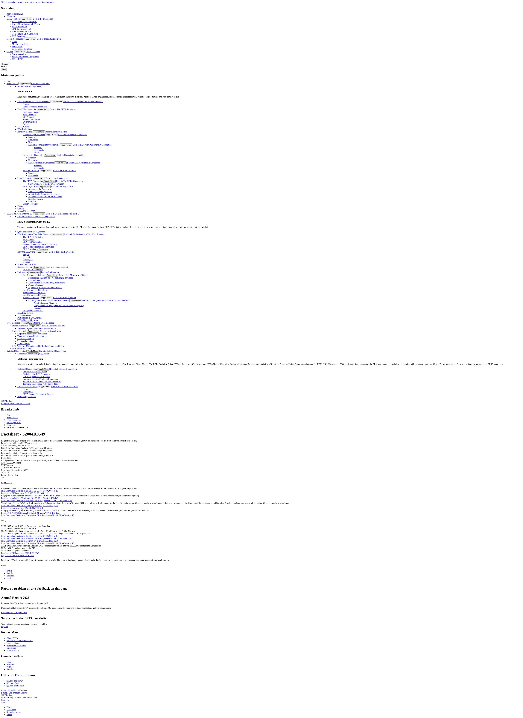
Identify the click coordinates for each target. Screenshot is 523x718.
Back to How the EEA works (61, 252)
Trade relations (13, 643)
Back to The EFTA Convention (69, 181)
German (26, 262)
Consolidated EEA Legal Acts (25, 34)
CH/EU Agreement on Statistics (36, 376)
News (14, 41)
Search (5, 64)
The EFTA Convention (33, 181)
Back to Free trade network (53, 326)
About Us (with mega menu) (29, 86)
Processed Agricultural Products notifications (36, 328)
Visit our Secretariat (31, 119)
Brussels (5, 693)
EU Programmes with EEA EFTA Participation (48, 300)
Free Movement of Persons (34, 295)
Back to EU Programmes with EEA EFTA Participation (106, 300)
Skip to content (48, 2)
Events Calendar (30, 122)
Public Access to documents (35, 107)
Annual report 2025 (15, 14)
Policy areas (22, 272)
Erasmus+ (38, 308)
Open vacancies (19, 54)
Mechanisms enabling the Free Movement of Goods (50, 278)
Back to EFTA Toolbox (43, 19)
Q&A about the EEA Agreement (31, 232)
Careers (10, 51)
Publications (17, 46)
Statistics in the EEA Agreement (36, 374)
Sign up (4, 626)
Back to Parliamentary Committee (72, 134)
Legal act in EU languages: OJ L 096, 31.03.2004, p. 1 (24, 493)
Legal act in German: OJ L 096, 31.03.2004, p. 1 (22, 508)
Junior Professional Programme (25, 56)
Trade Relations (13, 323)
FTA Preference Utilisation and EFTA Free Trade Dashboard (38, 346)
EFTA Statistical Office (27, 386)
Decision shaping (24, 267)
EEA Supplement (35, 199)
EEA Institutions (24, 129)
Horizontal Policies (31, 297)
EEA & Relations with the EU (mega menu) (36, 216)
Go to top (5, 700)
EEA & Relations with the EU (20, 214)
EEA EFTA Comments (33, 269)
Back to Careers (33, 51)
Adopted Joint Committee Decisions (44, 194)
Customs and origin (25, 338)
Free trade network (20, 326)
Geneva (24, 693)
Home (9, 81)
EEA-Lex (11, 16)
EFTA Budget (29, 117)
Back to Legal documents (56, 178)
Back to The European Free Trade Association (83, 101)
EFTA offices (7, 690)
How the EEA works (26, 252)
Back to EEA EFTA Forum (64, 170)
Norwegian (28, 259)
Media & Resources (15, 39)
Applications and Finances (45, 303)
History (26, 104)
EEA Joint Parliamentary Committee (44, 145)
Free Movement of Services (35, 290)
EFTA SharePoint (19, 26)
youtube (10, 667)
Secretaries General (31, 112)
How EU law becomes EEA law (26, 24)
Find (4, 69)
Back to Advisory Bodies (56, 132)
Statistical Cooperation (16, 351)
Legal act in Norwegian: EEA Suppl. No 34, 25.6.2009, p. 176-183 (30, 513)
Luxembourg (15, 693)
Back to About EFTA (40, 83)
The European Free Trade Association (33, 101)
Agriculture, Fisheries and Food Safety (45, 287)
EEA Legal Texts (30, 186)
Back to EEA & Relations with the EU (62, 214)
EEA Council (28, 239)
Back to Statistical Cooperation (52, 351)
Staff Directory (29, 114)
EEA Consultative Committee (41, 163)
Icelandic (27, 257)
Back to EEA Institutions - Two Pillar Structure (84, 234)
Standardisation (35, 280)
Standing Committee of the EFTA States (40, 244)
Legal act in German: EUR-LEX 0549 (17, 555)
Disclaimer (11, 648)
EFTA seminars (24, 315)
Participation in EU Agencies (29, 318)
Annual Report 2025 (26, 211)
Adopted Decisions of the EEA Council (45, 196)
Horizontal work (19, 331)
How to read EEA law (21, 31)
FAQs (20, 206)
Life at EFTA (18, 59)
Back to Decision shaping (57, 267)
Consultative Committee (33, 155)
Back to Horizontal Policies (64, 297)
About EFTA (12, 83)
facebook (10, 576)
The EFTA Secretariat (26, 109)
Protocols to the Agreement (40, 191)
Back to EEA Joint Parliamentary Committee (92, 145)
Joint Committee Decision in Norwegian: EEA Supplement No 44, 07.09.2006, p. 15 (37, 515)
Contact (26, 124)
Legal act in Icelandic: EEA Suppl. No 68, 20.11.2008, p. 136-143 (29, 498)
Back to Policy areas (50, 272)
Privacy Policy (13, 650)
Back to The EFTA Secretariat (63, 109)
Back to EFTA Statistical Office (64, 386)
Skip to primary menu (32, 2)
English (26, 254)
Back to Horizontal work (50, 331)
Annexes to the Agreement (39, 189)
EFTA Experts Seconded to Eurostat (38, 394)
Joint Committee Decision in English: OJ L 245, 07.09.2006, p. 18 (29, 491)
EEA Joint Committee (32, 242)
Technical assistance (26, 341)
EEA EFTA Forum (31, 170)
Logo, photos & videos (22, 49)
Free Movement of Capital (34, 292)
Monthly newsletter (20, 44)
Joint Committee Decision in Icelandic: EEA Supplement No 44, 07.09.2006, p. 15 (36, 500)
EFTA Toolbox (13, 19)
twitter (9, 571)
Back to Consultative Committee (71, 155)
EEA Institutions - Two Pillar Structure (34, 234)
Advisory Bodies (24, 132)
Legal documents (24, 178)
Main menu (11, 709)
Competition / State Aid (33, 310)
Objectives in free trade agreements (32, 334)
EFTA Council (23, 127)
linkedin (10, 573)
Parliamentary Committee (34, 134)
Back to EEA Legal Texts (62, 186)
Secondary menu (14, 712)
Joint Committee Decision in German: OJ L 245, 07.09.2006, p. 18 (29, 505)
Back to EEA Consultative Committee (83, 163)
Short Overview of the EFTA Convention (46, 184)
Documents (33, 140)
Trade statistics (23, 343)
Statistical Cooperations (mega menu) (33, 354)
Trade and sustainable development (32, 336)
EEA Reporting (18, 36)
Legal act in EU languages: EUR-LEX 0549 (20, 553)
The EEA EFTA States (32, 237)
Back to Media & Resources (49, 39)
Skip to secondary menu (11, 2)
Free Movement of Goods (34, 275)
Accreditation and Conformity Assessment (46, 283)
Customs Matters (35, 285)
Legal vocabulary (30, 204)
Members (32, 137)
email (9, 578)
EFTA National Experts (27, 320)
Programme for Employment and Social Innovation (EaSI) (59, 305)
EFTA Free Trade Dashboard (24, 21)
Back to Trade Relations (43, 323)
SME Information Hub (21, 29)
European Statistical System (35, 371)
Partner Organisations (26, 396)
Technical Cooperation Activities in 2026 (40, 384)
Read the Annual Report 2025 (14, 612)
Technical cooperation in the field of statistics (42, 381)
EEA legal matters (25, 313)
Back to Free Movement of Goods (73, 275)
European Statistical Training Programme (40, 379)
